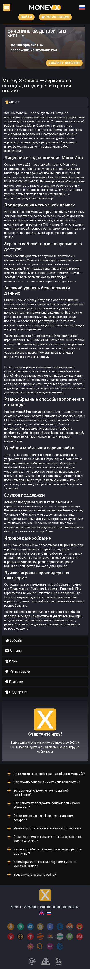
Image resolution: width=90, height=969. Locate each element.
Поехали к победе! (45, 742)
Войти (26, 17)
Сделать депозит (64, 63)
